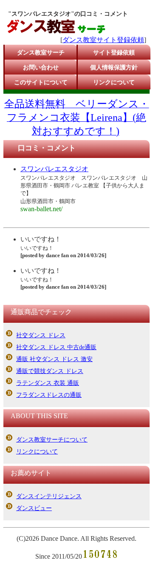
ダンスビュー (34, 508)
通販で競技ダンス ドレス (49, 371)
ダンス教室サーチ (41, 52)
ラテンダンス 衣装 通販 (47, 383)
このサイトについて (41, 82)
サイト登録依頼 (114, 52)
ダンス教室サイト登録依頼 (103, 39)
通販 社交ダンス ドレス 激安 (54, 359)
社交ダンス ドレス (40, 335)
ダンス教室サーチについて (52, 439)
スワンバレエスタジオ (54, 168)
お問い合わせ (41, 67)
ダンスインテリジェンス (49, 496)
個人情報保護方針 (114, 67)
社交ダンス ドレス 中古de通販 (56, 347)
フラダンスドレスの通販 (49, 395)
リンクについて (114, 82)
